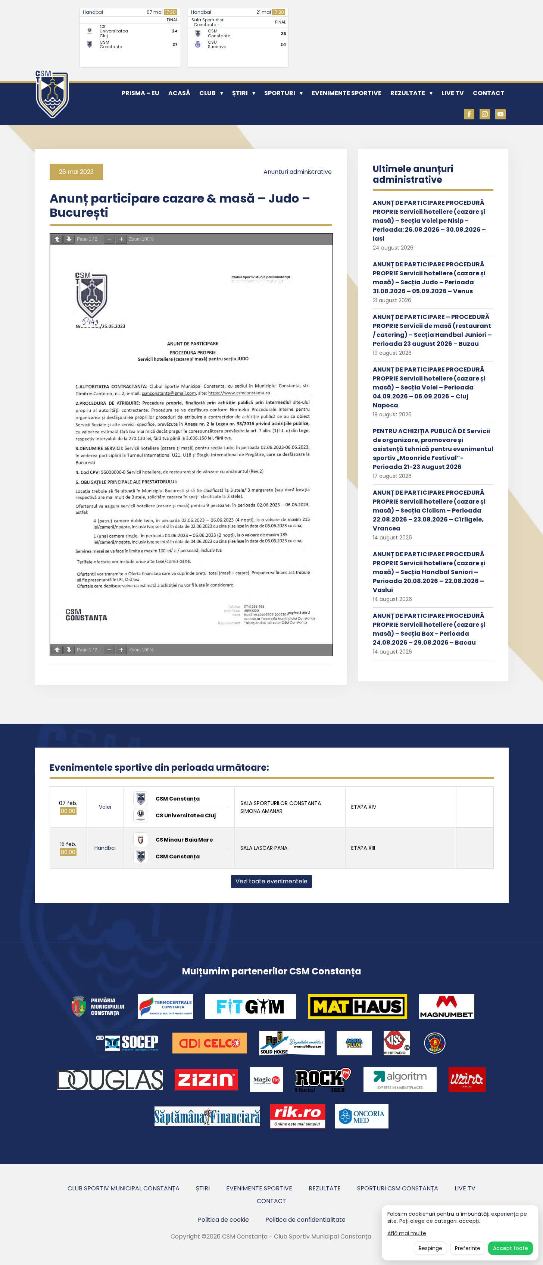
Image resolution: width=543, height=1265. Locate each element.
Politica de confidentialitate (305, 1219)
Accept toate (510, 1248)
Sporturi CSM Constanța (397, 1188)
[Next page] (69, 239)
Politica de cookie (223, 1219)
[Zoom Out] (109, 239)
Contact (489, 93)
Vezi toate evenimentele (271, 881)
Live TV (452, 93)
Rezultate (407, 93)
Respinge (430, 1248)
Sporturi (279, 93)
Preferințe (467, 1248)
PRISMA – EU (140, 93)
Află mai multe (406, 1233)
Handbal (93, 12)
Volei (105, 807)
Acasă (179, 93)
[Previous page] (57, 239)
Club (207, 93)
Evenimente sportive (346, 93)
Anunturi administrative (297, 171)
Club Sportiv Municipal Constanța (124, 1188)
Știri (240, 93)
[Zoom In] (121, 239)
